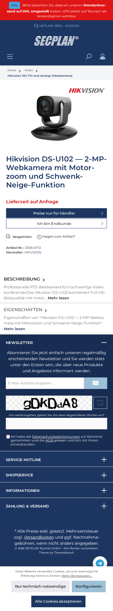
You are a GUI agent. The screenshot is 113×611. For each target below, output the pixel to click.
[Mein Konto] (103, 57)
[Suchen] (89, 57)
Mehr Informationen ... (77, 575)
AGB (49, 440)
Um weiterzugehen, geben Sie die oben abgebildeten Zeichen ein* (56, 415)
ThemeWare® (64, 552)
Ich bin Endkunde (54, 223)
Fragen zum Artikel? (58, 236)
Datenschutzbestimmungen (56, 437)
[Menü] (10, 57)
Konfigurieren (89, 586)
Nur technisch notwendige (40, 586)
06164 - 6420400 (66, 26)
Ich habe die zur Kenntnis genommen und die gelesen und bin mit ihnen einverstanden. (56, 440)
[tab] (56, 288)
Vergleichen (22, 237)
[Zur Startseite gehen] (56, 41)
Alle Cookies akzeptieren (58, 601)
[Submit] (95, 383)
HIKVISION (32, 252)
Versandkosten (39, 537)
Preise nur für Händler (54, 213)
